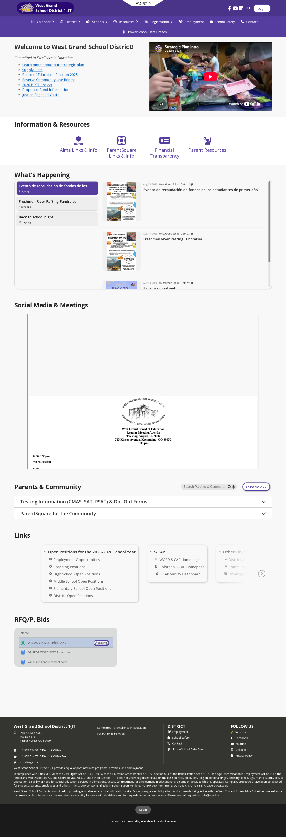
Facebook (241, 738)
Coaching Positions (69, 566)
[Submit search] (229, 487)
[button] (66, 642)
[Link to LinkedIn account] (241, 9)
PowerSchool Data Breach (189, 749)
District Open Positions (73, 595)
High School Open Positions (77, 574)
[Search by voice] (233, 487)
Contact (177, 743)
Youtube (240, 744)
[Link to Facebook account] (229, 9)
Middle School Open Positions (79, 581)
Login (143, 809)
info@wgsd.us (29, 762)
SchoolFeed (169, 821)
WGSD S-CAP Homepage (180, 559)
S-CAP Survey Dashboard (180, 574)
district (176, 726)
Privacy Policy (244, 755)
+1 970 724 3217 (30, 750)
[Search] (248, 8)
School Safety (180, 737)
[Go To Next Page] (262, 574)
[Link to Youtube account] (235, 9)
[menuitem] (42, 21)
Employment (180, 732)
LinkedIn (240, 749)
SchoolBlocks (149, 821)
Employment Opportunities (77, 559)
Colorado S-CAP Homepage (182, 566)
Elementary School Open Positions (82, 588)
